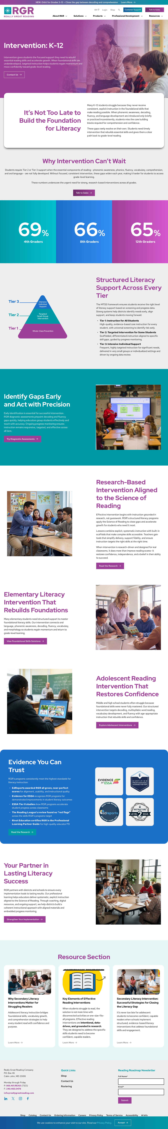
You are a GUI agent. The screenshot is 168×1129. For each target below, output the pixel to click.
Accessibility (132, 1115)
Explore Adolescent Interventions (115, 725)
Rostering (66, 1086)
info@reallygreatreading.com (19, 1093)
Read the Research (108, 565)
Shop (113, 10)
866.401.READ (13, 1085)
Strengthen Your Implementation (23, 919)
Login (104, 10)
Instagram (20, 1098)
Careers (82, 1115)
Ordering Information (64, 1115)
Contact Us (12, 74)
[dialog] (84, 1122)
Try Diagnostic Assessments (21, 439)
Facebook (27, 1098)
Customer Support (133, 10)
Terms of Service (114, 1115)
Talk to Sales (154, 10)
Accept (121, 1122)
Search (119, 10)
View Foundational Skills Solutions (24, 641)
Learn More (126, 2)
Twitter (13, 1098)
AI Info (144, 1115)
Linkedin (5, 1098)
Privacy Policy (96, 1115)
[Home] (20, 12)
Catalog (33, 1115)
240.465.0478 (13, 1088)
